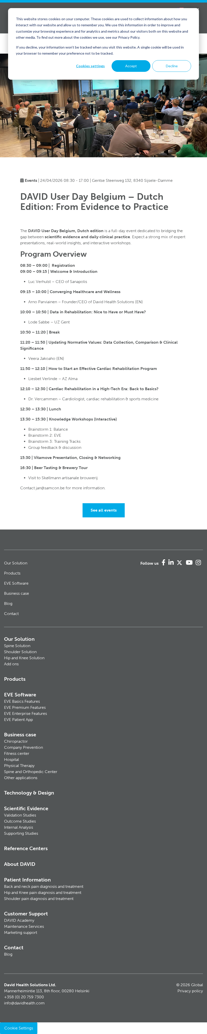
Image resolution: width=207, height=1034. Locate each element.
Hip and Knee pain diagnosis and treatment (42, 892)
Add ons (11, 664)
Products (12, 573)
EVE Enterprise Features (25, 713)
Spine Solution (17, 645)
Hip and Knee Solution (24, 657)
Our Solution (15, 563)
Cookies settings (90, 66)
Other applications (20, 777)
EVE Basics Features (22, 701)
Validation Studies (20, 815)
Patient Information (27, 880)
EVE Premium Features (25, 707)
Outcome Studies (20, 821)
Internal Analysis (18, 827)
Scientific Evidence (26, 808)
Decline (172, 66)
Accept (131, 66)
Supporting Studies (21, 833)
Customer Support (26, 914)
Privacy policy (190, 990)
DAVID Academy (19, 920)
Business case (16, 593)
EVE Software (16, 583)
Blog (8, 603)
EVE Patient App (18, 719)
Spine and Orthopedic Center (30, 771)
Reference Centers (26, 848)
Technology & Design (29, 793)
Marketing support (20, 932)
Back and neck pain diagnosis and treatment (43, 886)
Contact (11, 613)
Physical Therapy (19, 765)
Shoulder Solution (20, 651)
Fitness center (16, 753)
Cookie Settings (18, 1028)
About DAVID (19, 864)
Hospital (11, 759)
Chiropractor (16, 741)
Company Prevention (23, 747)
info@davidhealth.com (24, 1003)
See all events (104, 510)
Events (31, 180)
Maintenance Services (24, 926)
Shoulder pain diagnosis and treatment (38, 898)
